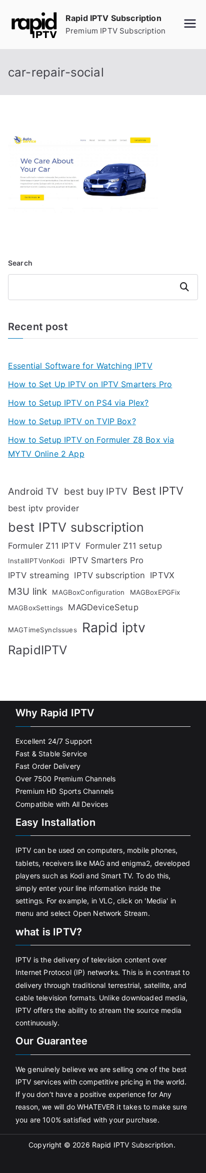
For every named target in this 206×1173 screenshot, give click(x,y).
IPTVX (162, 575)
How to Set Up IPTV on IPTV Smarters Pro (90, 384)
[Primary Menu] (190, 25)
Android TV (33, 491)
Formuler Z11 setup (124, 546)
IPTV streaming (38, 575)
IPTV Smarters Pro (107, 560)
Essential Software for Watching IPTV (80, 366)
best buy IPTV (96, 491)
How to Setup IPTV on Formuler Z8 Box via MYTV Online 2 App (91, 447)
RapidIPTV (37, 650)
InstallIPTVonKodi (36, 561)
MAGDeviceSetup (103, 607)
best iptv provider (43, 508)
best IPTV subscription (76, 527)
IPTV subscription (109, 575)
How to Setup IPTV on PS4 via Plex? (78, 403)
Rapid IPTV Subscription (114, 18)
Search (20, 263)
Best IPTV (158, 490)
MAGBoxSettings (35, 608)
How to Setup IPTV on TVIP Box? (72, 421)
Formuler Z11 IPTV (44, 546)
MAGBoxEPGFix (155, 592)
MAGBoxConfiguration (88, 592)
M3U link (27, 591)
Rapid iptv (114, 627)
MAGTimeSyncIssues (42, 630)
